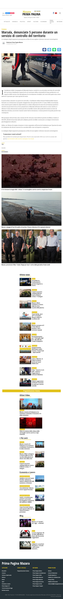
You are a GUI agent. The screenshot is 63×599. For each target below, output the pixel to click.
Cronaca (15, 21)
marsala (3, 148)
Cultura (35, 21)
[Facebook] (53, 13)
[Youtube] (56, 13)
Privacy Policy (51, 579)
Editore (49, 571)
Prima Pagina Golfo (37, 575)
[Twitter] (49, 49)
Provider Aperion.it (52, 575)
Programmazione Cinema (23, 571)
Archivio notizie (5, 590)
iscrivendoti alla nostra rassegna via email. (21, 139)
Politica (22, 21)
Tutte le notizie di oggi (7, 588)
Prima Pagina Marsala (38, 577)
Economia (44, 21)
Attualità (7, 21)
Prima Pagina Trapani (38, 586)
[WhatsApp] (54, 49)
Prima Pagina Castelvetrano (39, 573)
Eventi (3, 579)
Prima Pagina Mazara (38, 579)
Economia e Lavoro (6, 584)
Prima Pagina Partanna (38, 581)
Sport (29, 21)
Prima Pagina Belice (37, 571)
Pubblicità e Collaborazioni (54, 577)
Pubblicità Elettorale (53, 581)
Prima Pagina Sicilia (37, 584)
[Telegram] (59, 49)
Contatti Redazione (52, 573)
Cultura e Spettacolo (6, 575)
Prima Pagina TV (6, 586)
